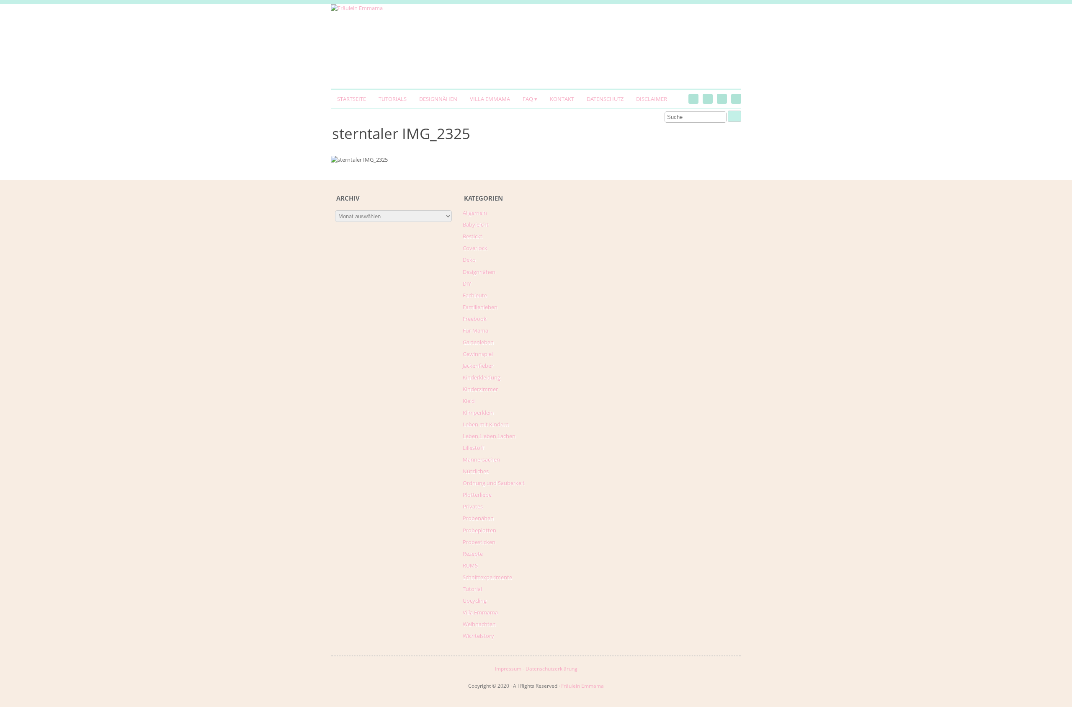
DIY (467, 283)
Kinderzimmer (480, 389)
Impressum (508, 669)
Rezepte (473, 553)
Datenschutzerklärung (551, 669)
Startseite (351, 99)
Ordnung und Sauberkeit (494, 483)
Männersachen (481, 459)
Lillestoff (473, 448)
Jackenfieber (478, 365)
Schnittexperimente (487, 577)
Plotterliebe (477, 494)
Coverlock (475, 248)
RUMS (470, 565)
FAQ (528, 99)
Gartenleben (478, 342)
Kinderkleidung (481, 377)
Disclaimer (651, 99)
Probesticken (479, 542)
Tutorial (472, 589)
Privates (473, 506)
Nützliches (476, 471)
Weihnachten (479, 624)
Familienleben (480, 307)
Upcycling (475, 600)
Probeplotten (479, 530)
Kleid (469, 401)
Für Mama (475, 330)
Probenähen (478, 518)
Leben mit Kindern (486, 424)
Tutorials (393, 99)
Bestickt (472, 236)
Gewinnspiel (478, 354)
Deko (469, 259)
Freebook (475, 319)
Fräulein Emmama (582, 686)
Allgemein (475, 213)
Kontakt (562, 99)
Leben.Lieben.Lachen (489, 436)
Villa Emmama (490, 99)
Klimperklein (478, 412)
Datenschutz (605, 99)
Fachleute (475, 295)
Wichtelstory (478, 636)
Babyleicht (476, 224)
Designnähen (438, 99)
